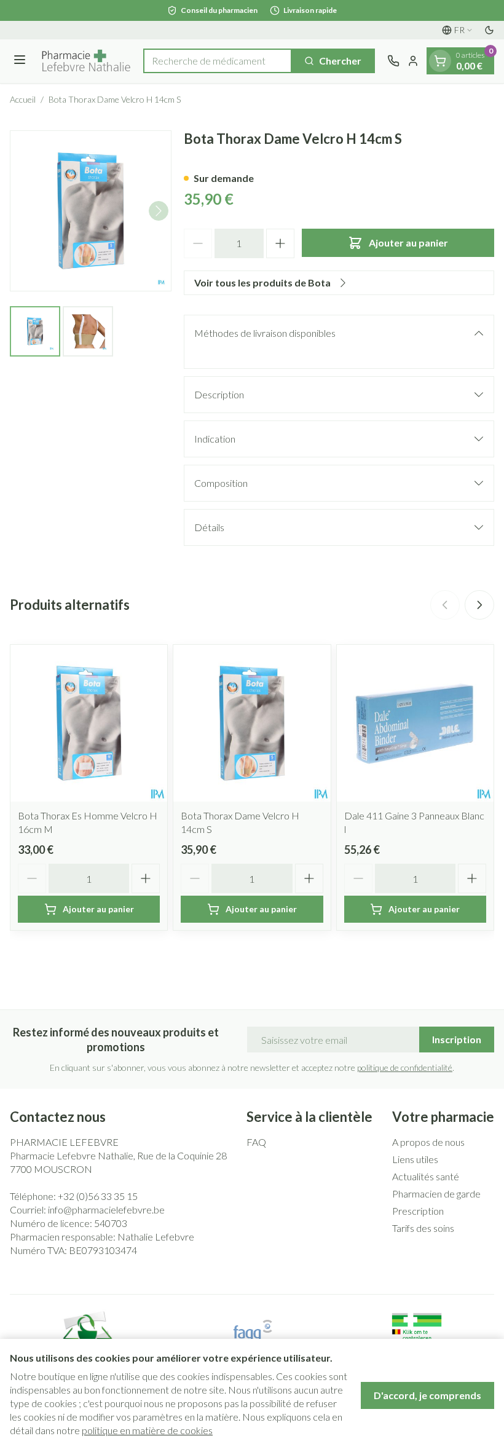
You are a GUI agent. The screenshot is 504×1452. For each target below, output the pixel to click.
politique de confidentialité (404, 1067)
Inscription (456, 1039)
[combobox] (217, 61)
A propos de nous (428, 1142)
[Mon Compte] (413, 61)
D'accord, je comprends (427, 1395)
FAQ (256, 1142)
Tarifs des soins (423, 1228)
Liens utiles (415, 1159)
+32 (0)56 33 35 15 (98, 1196)
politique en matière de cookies (147, 1430)
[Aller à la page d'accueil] (86, 61)
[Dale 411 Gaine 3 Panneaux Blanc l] (415, 723)
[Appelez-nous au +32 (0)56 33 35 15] (393, 61)
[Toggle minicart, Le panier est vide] (440, 61)
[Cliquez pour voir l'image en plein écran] (90, 211)
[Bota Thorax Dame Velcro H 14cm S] (251, 723)
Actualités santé (425, 1176)
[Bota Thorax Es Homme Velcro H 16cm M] (88, 723)
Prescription (418, 1211)
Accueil (23, 99)
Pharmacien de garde (436, 1193)
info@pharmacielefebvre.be (106, 1209)
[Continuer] (158, 211)
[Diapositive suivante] (479, 605)
